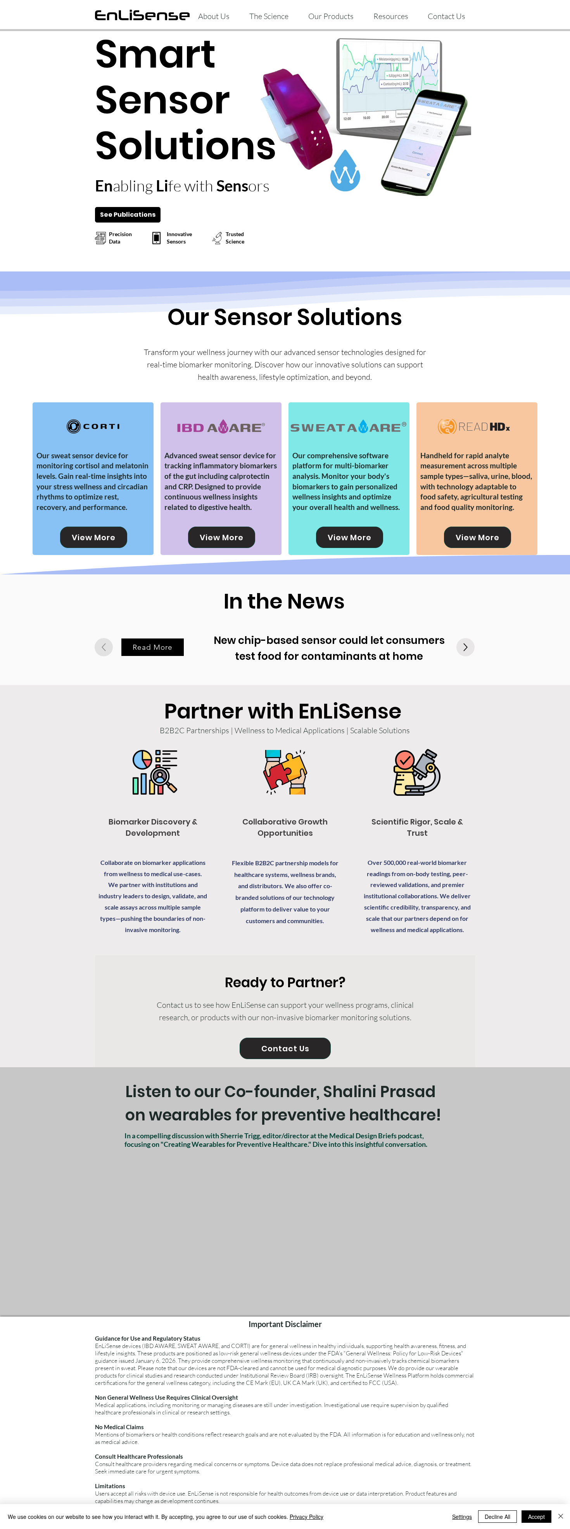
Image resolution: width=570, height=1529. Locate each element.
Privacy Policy (306, 1516)
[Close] (560, 1516)
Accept (536, 1516)
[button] (330, 13)
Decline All (497, 1516)
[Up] (465, 647)
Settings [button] (462, 1516)
